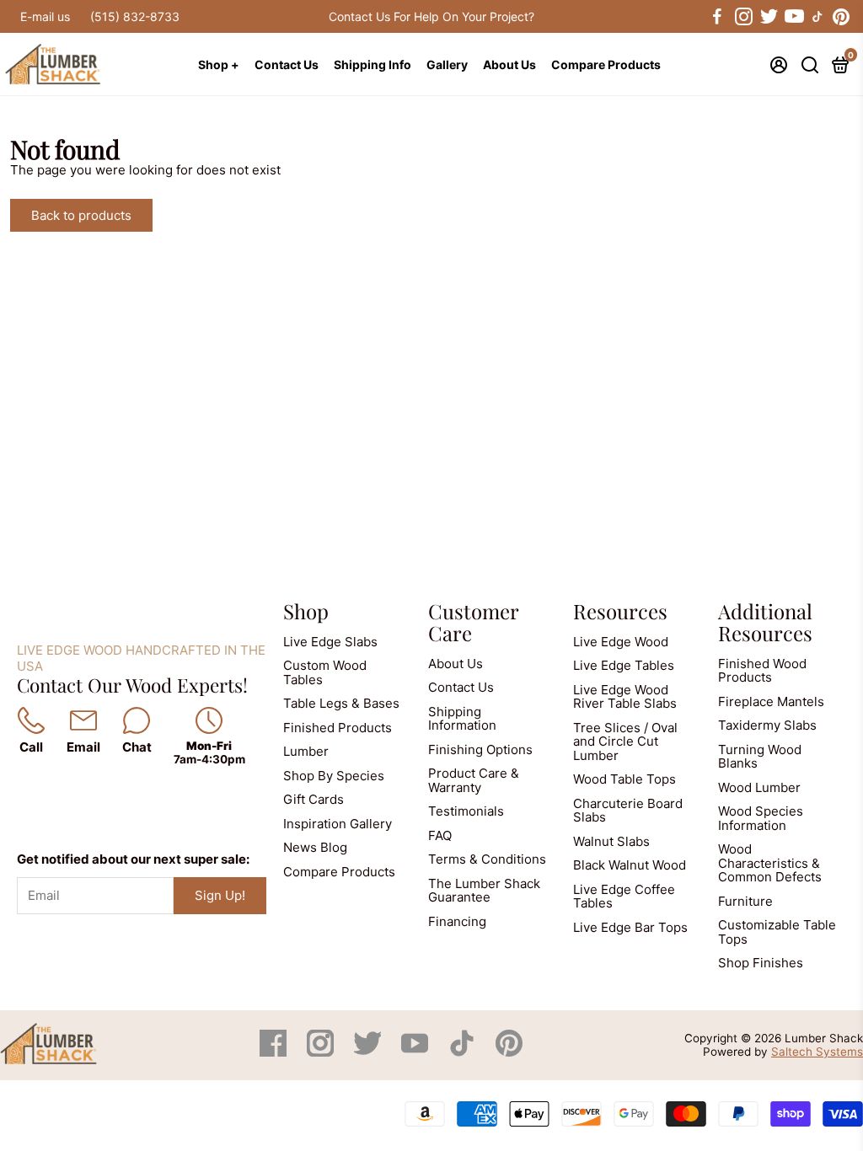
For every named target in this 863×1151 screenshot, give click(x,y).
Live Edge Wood (620, 642)
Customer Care (473, 621)
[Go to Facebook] (717, 16)
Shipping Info (372, 64)
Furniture (745, 901)
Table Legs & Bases (341, 703)
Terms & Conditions (487, 859)
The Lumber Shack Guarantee (484, 890)
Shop (306, 610)
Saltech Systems (817, 1051)
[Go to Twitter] (767, 16)
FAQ (440, 835)
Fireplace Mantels (771, 701)
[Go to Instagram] (742, 16)
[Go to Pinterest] (841, 16)
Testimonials (466, 811)
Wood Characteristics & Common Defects (770, 863)
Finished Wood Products (762, 671)
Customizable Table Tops (777, 932)
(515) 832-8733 (135, 16)
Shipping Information (462, 719)
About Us (509, 64)
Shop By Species (333, 776)
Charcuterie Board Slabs (628, 810)
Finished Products (337, 728)
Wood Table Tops (624, 779)
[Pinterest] (509, 1052)
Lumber (306, 751)
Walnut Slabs (611, 841)
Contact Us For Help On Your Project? (431, 16)
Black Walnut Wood (629, 865)
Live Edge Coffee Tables (624, 896)
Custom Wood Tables (325, 672)
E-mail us (45, 16)
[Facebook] (275, 1052)
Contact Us (287, 64)
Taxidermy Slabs (767, 725)
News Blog (315, 847)
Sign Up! (220, 895)
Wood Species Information (760, 818)
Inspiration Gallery (337, 824)
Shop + (218, 64)
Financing (457, 921)
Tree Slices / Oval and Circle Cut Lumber (625, 741)
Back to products (81, 215)
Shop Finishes (760, 963)
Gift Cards (313, 799)
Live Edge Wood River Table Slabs (625, 697)
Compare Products (606, 64)
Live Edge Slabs (330, 642)
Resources (620, 610)
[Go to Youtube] (793, 16)
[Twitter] (369, 1052)
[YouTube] (416, 1052)
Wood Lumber (759, 787)
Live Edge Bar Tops (630, 927)
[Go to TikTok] (817, 16)
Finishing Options (480, 749)
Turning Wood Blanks (759, 756)
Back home (210, 215)
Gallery (447, 64)
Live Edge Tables (623, 665)
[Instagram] (322, 1052)
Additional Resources (765, 621)
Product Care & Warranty (473, 780)
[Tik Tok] (463, 1052)
